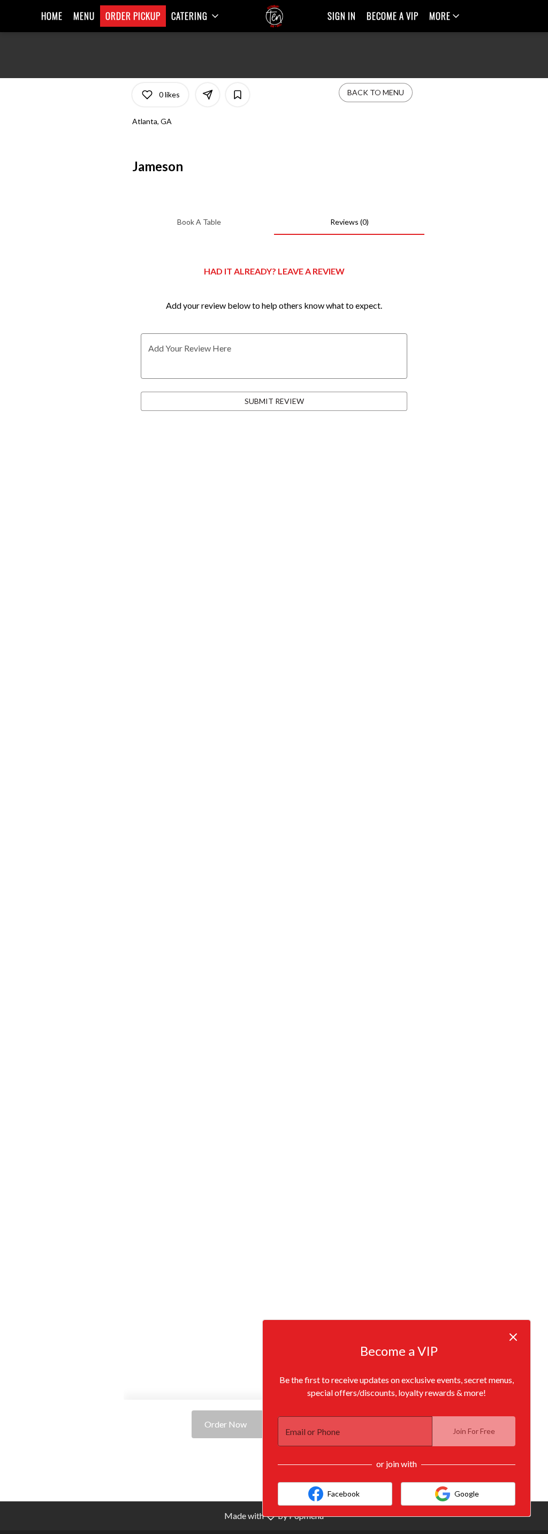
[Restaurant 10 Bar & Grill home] (274, 16)
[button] (196, 16)
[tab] (199, 222)
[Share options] (207, 94)
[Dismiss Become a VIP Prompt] (513, 1337)
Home (52, 15)
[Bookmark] (237, 94)
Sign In (342, 15)
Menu (84, 15)
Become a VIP (392, 15)
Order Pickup (133, 15)
